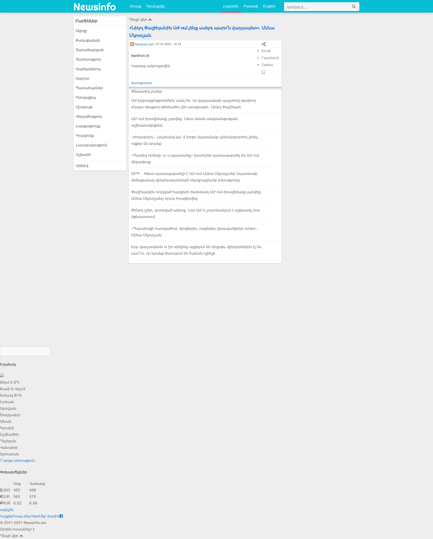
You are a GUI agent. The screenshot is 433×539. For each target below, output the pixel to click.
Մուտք (135, 6)
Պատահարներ (89, 87)
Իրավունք (85, 135)
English (269, 6)
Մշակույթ (84, 107)
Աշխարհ (83, 154)
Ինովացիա (86, 97)
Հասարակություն (91, 145)
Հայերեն (231, 6)
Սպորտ (82, 78)
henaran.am (144, 44)
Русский (251, 6)
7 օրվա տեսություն (17, 460)
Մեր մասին (49, 516)
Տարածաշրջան (90, 49)
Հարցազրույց (88, 126)
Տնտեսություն (88, 59)
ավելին (7, 509)
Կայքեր (7, 516)
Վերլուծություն (89, 116)
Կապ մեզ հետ (26, 516)
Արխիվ (82, 165)
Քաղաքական (88, 40)
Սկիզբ (81, 30)
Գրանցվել (155, 6)
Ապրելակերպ (88, 68)
